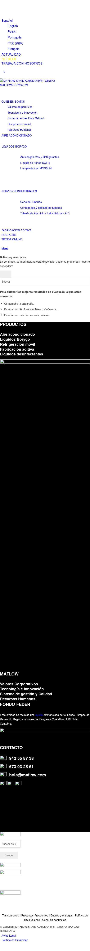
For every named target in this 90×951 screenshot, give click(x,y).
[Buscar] (2, 244)
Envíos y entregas (61, 915)
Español (7, 20)
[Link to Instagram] (2, 2)
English (13, 26)
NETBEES (8, 59)
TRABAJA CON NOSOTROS (21, 63)
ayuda (39, 715)
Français (13, 48)
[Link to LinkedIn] (2, 7)
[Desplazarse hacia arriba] (1, 949)
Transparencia (11, 915)
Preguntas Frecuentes (34, 915)
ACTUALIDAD (11, 54)
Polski (12, 31)
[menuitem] (45, 34)
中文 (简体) (15, 43)
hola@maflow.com (27, 775)
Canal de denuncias (54, 920)
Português (15, 37)
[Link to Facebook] (2, 12)
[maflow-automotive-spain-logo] (31, 85)
